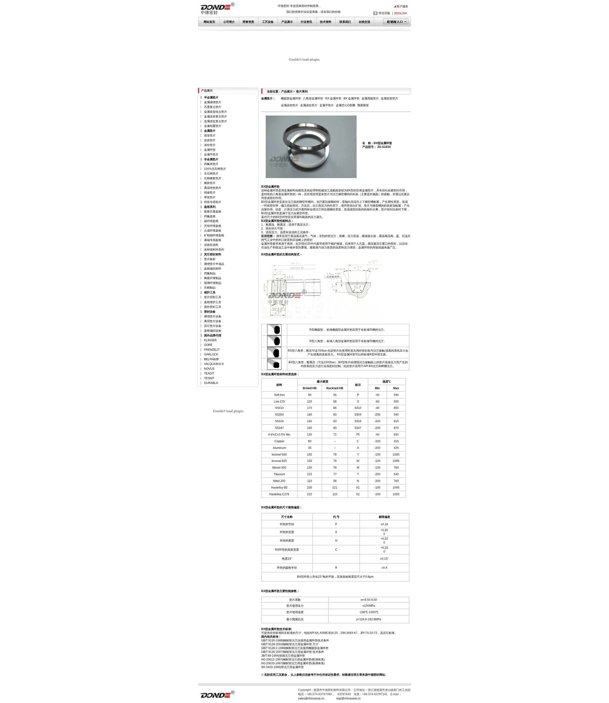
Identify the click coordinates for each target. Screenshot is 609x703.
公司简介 (229, 22)
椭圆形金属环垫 (291, 98)
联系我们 (345, 22)
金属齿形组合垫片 (215, 111)
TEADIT (209, 373)
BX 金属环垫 (351, 98)
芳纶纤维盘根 (212, 226)
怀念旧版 (384, 13)
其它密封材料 (212, 254)
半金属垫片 (211, 97)
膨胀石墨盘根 (212, 211)
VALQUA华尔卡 (214, 364)
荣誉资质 (248, 22)
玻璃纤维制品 (212, 283)
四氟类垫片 (211, 164)
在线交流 (364, 22)
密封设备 (210, 311)
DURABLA (211, 383)
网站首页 (209, 22)
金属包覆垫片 (212, 126)
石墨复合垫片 (212, 107)
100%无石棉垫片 (215, 168)
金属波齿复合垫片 (215, 116)
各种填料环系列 (214, 249)
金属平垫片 (211, 154)
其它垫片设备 (212, 326)
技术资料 (325, 22)
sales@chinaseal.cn (311, 698)
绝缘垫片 (210, 192)
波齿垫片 (210, 140)
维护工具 (210, 292)
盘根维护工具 (212, 302)
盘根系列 (210, 206)
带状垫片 (210, 197)
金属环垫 (210, 149)
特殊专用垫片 (212, 202)
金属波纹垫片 (308, 105)
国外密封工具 (212, 307)
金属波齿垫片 (289, 105)
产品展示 (287, 22)
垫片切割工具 (212, 297)
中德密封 (373, 674)
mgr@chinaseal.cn (348, 698)
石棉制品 (210, 287)
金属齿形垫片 (389, 98)
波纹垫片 (210, 145)
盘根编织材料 (212, 268)
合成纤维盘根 (212, 230)
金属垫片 (210, 130)
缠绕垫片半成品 (214, 264)
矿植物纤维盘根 (214, 235)
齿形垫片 (210, 135)
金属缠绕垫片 (212, 102)
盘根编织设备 (212, 330)
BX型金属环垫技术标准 (276, 629)
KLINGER (210, 340)
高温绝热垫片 (212, 187)
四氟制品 (210, 273)
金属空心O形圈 (345, 105)
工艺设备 (268, 22)
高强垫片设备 (212, 321)
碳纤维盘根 (211, 221)
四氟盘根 (210, 216)
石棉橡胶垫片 (212, 178)
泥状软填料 (211, 245)
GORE (208, 345)
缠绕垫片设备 (212, 316)
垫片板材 (210, 259)
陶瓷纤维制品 (212, 278)
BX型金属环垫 (270, 254)
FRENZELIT (212, 349)
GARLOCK (211, 354)
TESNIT (209, 378)
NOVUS (209, 368)
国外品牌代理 (212, 335)
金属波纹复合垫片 (215, 121)
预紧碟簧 (363, 105)
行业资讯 (306, 22)
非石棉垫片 (211, 173)
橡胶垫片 (210, 183)
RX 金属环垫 (333, 98)
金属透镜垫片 (370, 98)
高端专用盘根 (212, 240)
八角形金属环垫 (313, 98)
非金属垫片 (211, 159)
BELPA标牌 (211, 359)
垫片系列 (302, 91)
